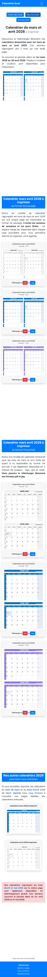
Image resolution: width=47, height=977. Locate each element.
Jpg (32, 283)
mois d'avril (33, 789)
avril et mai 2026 (14, 888)
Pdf (25, 283)
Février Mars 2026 (15, 15)
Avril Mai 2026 (23, 20)
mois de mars (12, 789)
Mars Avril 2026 (33, 15)
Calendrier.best (11, 3)
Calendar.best (23, 965)
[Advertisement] (23, 125)
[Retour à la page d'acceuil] (41, 3)
